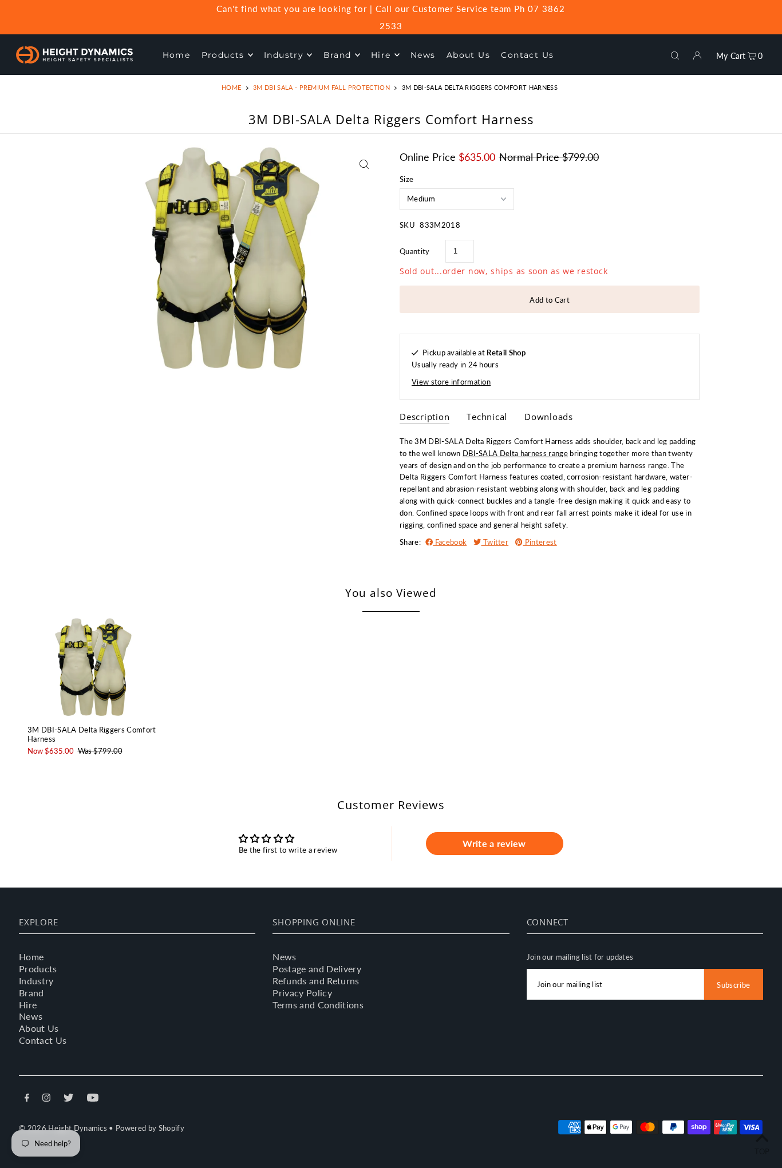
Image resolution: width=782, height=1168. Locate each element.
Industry (36, 980)
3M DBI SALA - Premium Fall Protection (321, 87)
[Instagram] (46, 1099)
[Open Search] (675, 54)
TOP (762, 1151)
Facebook (450, 542)
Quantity (415, 251)
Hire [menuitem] (381, 55)
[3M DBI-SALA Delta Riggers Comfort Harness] (93, 666)
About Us (39, 1028)
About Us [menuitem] (468, 55)
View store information (451, 381)
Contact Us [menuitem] (527, 55)
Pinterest (539, 542)
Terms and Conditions (318, 1004)
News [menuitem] (423, 55)
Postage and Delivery (316, 968)
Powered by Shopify (150, 1128)
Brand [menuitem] (337, 55)
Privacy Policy (302, 992)
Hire (28, 1004)
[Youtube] (92, 1099)
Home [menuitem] (177, 55)
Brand (31, 992)
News (30, 1016)
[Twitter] (68, 1099)
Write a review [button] (494, 843)
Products (38, 968)
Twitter (495, 542)
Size (406, 179)
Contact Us (42, 1040)
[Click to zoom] (364, 164)
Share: (410, 542)
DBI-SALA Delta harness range (515, 453)
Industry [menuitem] (283, 55)
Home (231, 87)
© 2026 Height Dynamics (63, 1128)
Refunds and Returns (315, 980)
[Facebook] (27, 1099)
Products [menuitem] (223, 55)
